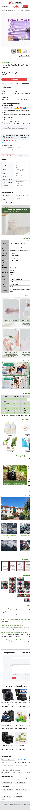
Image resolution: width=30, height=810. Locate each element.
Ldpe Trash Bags (6, 796)
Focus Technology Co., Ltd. (18, 804)
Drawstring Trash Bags (21, 782)
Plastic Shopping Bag (7, 779)
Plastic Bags (4, 762)
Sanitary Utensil (20, 10)
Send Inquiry (14, 79)
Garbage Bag (27, 10)
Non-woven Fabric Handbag (21, 765)
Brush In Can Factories (8, 789)
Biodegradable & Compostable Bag (21, 762)
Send (14, 678)
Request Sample (25, 83)
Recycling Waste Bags (8, 782)
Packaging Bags (19, 779)
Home (2, 10)
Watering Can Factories (21, 789)
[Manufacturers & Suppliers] (15, 2)
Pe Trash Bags (15, 793)
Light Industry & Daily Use (10, 10)
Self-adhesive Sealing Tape (7, 765)
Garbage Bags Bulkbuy (18, 796)
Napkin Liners (6, 793)
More (2, 799)
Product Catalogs (22, 759)
